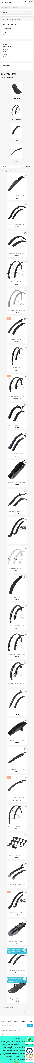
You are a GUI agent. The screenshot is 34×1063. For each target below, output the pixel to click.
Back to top (26, 1013)
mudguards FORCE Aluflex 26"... (17, 626)
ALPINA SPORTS (7, 46)
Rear (4, 33)
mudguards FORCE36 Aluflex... (17, 827)
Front (4, 30)
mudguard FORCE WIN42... (17, 913)
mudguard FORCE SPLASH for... (17, 798)
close (16, 1061)
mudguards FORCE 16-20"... (17, 511)
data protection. (24, 1059)
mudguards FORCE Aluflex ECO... (17, 310)
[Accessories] (16, 89)
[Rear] (16, 151)
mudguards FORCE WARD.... (17, 884)
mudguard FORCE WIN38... (17, 540)
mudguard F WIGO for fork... (17, 196)
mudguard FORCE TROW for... (17, 941)
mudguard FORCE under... (17, 999)
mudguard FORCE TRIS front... (17, 740)
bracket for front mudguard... (17, 855)
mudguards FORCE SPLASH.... (17, 339)
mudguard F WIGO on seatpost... (17, 769)
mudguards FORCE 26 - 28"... (17, 224)
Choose (11, 167)
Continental (6, 57)
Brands (5, 44)
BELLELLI (5, 49)
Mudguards (9, 24)
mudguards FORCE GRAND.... (17, 970)
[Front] (16, 130)
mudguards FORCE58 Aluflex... (17, 654)
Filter (28, 167)
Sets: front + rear (8, 35)
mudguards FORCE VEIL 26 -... (17, 454)
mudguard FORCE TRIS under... (17, 482)
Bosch (5, 52)
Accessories (7, 28)
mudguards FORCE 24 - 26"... (17, 425)
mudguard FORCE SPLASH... (17, 597)
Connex (5, 54)
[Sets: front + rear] (16, 110)
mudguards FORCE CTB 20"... (17, 253)
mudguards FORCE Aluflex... (17, 282)
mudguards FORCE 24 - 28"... (17, 712)
